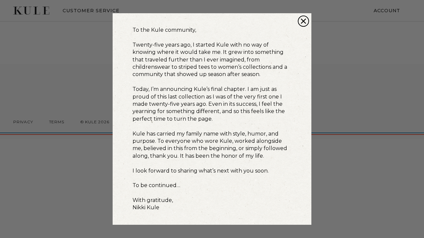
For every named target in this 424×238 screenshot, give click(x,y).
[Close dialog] (303, 21)
